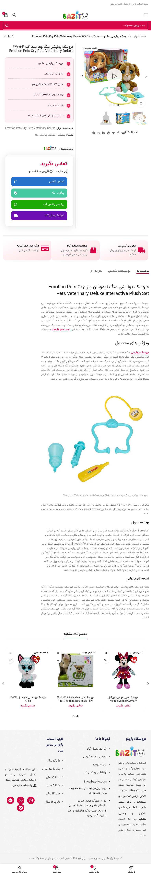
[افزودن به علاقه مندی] (105, 659)
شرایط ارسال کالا (97, 749)
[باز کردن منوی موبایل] (146, 15)
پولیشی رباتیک (57, 135)
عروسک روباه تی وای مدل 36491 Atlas (28, 699)
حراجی (135, 37)
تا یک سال (53, 761)
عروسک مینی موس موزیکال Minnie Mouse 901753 (123, 699)
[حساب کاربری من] (14, 15)
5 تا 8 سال (53, 785)
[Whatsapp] (20, 800)
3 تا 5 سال (53, 777)
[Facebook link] (118, 132)
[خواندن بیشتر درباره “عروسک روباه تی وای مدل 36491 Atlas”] (10, 653)
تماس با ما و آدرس (95, 756)
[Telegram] (10, 800)
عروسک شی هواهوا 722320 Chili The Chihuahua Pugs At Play (75, 699)
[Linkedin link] (103, 132)
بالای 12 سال (52, 802)
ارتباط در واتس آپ (95, 772)
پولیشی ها (41, 135)
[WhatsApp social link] (98, 132)
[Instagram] (31, 800)
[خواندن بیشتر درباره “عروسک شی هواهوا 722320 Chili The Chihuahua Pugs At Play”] (58, 653)
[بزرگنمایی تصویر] (141, 103)
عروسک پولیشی (140, 353)
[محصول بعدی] (5, 36)
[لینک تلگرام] (93, 132)
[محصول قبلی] (13, 36)
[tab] (142, 271)
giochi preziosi (61, 330)
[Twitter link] (113, 132)
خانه (143, 37)
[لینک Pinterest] (108, 132)
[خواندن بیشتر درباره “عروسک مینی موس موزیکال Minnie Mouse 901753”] (105, 653)
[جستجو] (7, 26)
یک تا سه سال (51, 769)
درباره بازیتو (100, 765)
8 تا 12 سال (53, 794)
